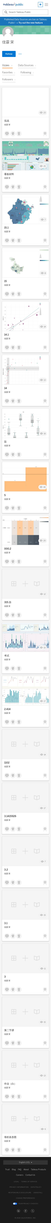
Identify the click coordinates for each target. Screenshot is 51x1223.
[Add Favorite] (45, 133)
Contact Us (30, 1175)
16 (45, 434)
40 (44, 487)
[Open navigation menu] (46, 4)
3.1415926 (10, 816)
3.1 (5, 923)
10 (45, 647)
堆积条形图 (10, 1137)
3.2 (6, 869)
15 (5, 281)
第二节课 (9, 1030)
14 (45, 326)
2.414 (7, 709)
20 (44, 541)
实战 (6, 120)
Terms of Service (29, 1182)
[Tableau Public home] (13, 4)
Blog (14, 1169)
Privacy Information (19, 1187)
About (26, 1169)
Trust (7, 1169)
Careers (19, 1175)
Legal (16, 1182)
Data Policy (36, 1187)
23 (45, 113)
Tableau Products (38, 1169)
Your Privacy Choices (28, 1204)
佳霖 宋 (7, 125)
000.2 (7, 548)
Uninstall (38, 1193)
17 (45, 701)
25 (45, 166)
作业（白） (10, 1083)
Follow (8, 53)
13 (45, 380)
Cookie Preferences (25, 1198)
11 (5, 441)
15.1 (6, 227)
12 (45, 594)
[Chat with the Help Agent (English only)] (40, 4)
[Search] (6, 12)
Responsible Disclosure (19, 1193)
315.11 (7, 602)
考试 (6, 655)
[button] (18, 1211)
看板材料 (9, 174)
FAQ (19, 1169)
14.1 (6, 334)
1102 (7, 762)
